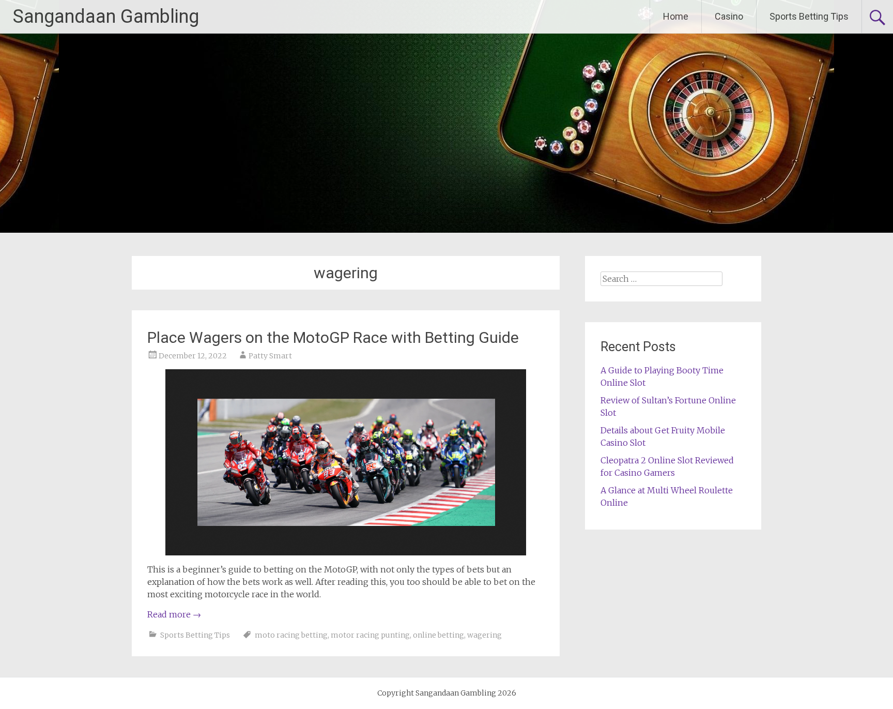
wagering (484, 635)
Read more (174, 614)
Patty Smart (270, 355)
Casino (729, 16)
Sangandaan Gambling (106, 16)
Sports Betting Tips (809, 16)
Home (675, 16)
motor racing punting (370, 635)
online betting (438, 635)
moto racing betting (291, 635)
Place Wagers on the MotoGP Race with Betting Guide (333, 337)
